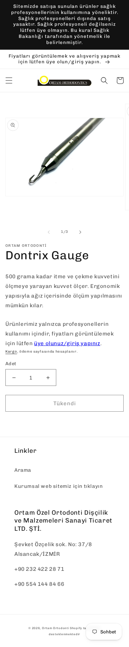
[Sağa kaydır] (80, 232)
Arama (22, 470)
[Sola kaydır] (49, 232)
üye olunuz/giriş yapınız (67, 343)
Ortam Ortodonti (55, 628)
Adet (10, 363)
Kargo (11, 351)
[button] (9, 80)
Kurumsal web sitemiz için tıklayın (58, 486)
